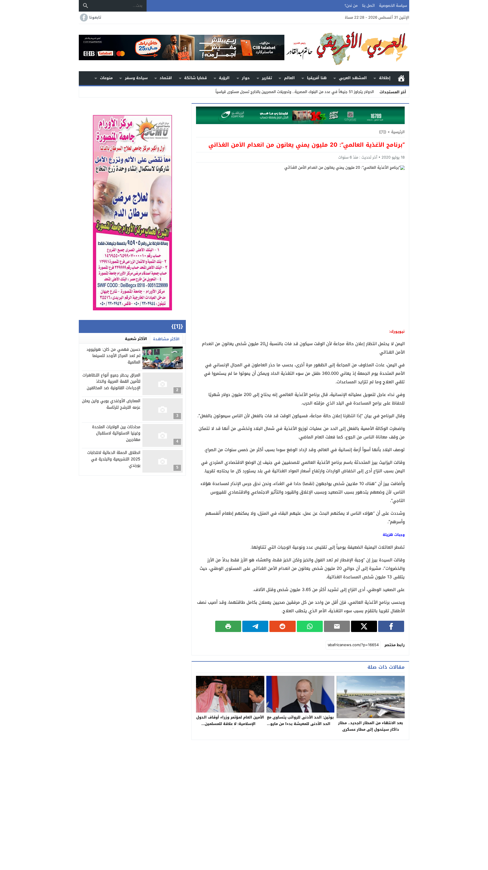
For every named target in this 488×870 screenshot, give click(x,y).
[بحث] (85, 5)
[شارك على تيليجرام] (255, 626)
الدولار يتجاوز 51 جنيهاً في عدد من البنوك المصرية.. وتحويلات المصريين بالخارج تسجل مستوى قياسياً (294, 91)
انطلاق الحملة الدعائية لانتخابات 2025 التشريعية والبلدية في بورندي (113, 459)
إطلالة (385, 77)
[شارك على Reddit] (282, 626)
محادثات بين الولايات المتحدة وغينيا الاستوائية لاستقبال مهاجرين (116, 433)
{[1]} (382, 131)
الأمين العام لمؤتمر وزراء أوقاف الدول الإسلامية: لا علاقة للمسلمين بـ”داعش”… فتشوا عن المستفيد (230, 724)
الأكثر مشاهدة (166, 339)
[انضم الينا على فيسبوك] (83, 17)
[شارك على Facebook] (391, 626)
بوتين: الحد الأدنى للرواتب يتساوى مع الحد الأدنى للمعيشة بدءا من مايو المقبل (300, 724)
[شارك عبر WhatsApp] (309, 626)
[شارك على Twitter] (364, 626)
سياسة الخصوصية (393, 5)
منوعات (106, 77)
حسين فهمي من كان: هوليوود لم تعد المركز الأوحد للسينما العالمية (113, 356)
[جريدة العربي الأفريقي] (346, 47)
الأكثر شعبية (136, 338)
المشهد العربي (353, 77)
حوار (246, 77)
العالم (289, 77)
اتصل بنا (368, 5)
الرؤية (224, 77)
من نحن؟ (351, 5)
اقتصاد (166, 77)
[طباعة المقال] (228, 626)
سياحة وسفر (136, 77)
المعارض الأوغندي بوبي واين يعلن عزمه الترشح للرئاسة (111, 404)
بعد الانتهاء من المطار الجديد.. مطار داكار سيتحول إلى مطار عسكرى (370, 726)
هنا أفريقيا (317, 77)
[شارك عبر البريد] (336, 626)
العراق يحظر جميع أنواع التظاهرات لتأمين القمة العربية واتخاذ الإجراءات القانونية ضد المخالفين (111, 382)
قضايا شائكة (195, 77)
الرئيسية (401, 78)
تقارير (267, 77)
